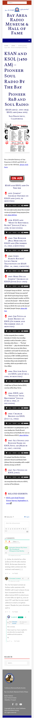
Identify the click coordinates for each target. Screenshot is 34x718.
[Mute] (22, 205)
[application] (17, 205)
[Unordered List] (17, 529)
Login (27, 517)
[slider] (26, 205)
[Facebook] (12, 704)
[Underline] (10, 529)
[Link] (23, 529)
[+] (6, 531)
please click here (23, 435)
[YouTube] (20, 704)
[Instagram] (16, 704)
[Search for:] (17, 3)
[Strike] (13, 529)
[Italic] (8, 529)
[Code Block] (21, 529)
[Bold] (6, 529)
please (12, 215)
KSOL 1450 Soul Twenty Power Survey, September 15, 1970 (17, 501)
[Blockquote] (19, 529)
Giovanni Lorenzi (14, 622)
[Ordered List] (15, 529)
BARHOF (14, 617)
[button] (29, 40)
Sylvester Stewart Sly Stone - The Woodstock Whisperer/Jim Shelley (18, 549)
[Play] (7, 205)
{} (25, 528)
